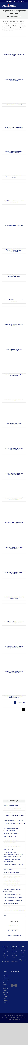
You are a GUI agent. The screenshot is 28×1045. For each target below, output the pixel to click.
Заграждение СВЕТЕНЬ (14, 925)
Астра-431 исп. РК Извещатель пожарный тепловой (14, 389)
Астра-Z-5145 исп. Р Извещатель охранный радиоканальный (14, 587)
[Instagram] (15, 985)
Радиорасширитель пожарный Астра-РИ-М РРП (14, 45)
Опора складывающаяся (14, 935)
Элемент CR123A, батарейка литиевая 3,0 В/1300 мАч (14, 315)
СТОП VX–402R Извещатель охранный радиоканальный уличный (14, 463)
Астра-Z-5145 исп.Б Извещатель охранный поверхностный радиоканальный (14, 612)
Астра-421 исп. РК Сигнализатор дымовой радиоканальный (14, 69)
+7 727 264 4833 (8, 1)
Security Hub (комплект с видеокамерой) (14, 118)
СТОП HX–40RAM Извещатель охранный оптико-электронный (14, 439)
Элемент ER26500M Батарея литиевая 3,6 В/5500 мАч (14, 290)
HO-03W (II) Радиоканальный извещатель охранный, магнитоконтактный (14, 686)
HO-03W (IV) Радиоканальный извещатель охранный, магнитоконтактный (14, 661)
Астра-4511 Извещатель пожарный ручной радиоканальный (14, 364)
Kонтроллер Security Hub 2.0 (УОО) (14, 94)
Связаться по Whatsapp (18, 1)
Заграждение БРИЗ (13, 930)
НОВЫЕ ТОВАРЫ (14, 921)
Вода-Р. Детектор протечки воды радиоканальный (14, 414)
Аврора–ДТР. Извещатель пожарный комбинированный (14, 538)
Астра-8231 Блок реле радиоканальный (14, 216)
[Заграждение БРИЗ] (5, 930)
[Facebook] (12, 985)
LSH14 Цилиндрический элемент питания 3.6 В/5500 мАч (14, 562)
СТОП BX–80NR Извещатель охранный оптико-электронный (14, 488)
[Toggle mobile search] (23, 6)
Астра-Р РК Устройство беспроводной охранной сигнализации (14, 141)
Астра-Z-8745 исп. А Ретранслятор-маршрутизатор (14, 339)
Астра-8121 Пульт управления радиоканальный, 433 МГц (14, 265)
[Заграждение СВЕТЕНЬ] (5, 925)
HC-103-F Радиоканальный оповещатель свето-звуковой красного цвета (14, 637)
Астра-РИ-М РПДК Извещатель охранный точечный (14, 166)
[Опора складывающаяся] (5, 935)
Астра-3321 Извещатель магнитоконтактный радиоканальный (14, 191)
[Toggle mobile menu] (25, 6)
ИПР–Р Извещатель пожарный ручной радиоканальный (14, 513)
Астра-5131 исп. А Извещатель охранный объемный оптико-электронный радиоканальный (14, 239)
